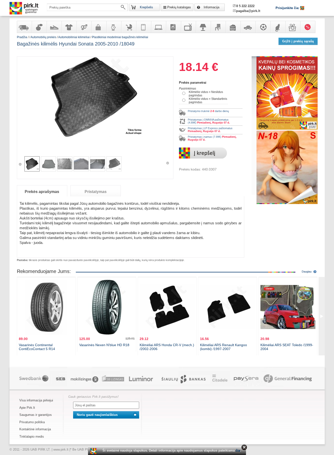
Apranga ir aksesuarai (69, 27)
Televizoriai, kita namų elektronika (188, 27)
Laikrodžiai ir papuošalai (114, 27)
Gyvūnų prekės (278, 27)
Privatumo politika (32, 422)
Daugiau (307, 271)
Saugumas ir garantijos (35, 415)
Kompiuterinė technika (158, 27)
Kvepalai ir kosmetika (39, 27)
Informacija (211, 7)
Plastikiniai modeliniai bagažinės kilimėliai (120, 37)
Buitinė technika (173, 27)
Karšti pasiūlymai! (309, 27)
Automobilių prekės (248, 27)
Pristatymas (96, 192)
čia (238, 450)
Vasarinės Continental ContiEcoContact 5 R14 (37, 347)
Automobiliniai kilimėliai (74, 37)
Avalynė (54, 27)
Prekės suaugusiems (84, 27)
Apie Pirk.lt (27, 408)
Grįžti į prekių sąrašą (298, 41)
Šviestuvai (203, 27)
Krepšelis (146, 7)
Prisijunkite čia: (288, 8)
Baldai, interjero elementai (218, 27)
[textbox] (87, 7)
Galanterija (99, 27)
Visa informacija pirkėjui (36, 400)
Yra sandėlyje (24, 27)
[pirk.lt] (94, 451)
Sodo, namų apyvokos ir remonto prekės (233, 27)
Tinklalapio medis (31, 436)
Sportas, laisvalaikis (263, 27)
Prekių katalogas (179, 7)
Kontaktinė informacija (35, 429)
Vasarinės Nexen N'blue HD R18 (104, 345)
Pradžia (22, 37)
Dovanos (293, 27)
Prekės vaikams (129, 27)
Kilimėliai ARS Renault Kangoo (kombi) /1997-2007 (223, 347)
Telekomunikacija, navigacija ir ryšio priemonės (143, 27)
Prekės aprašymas (42, 192)
